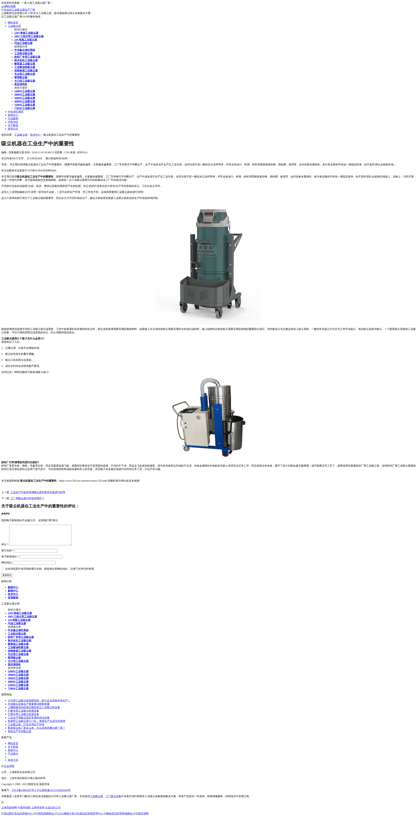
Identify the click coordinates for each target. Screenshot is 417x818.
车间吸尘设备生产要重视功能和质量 (29, 704)
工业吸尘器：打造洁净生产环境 (26, 724)
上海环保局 (37, 807)
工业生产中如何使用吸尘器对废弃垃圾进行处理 (37, 492)
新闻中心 (13, 115)
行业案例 (13, 118)
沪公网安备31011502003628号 (54, 790)
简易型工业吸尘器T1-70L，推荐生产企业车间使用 (36, 721)
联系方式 (13, 128)
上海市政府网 (9, 807)
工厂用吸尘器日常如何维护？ (27, 498)
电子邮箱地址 (10, 556)
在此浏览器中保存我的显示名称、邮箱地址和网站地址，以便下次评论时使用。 (50, 568)
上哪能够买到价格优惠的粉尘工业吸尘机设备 (34, 707)
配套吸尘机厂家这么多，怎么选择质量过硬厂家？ (36, 728)
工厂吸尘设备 (113, 796)
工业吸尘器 (14, 26)
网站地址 (6, 562)
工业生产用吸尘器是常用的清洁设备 (29, 717)
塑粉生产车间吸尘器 (19, 731)
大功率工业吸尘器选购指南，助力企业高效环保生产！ (39, 700)
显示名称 (7, 550)
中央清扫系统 (15, 111)
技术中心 (35, 134)
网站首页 (13, 22)
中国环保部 (24, 807)
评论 (4, 544)
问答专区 (13, 122)
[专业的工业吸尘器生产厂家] (18, 9)
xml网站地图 (8, 6)
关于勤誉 (13, 125)
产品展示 (13, 753)
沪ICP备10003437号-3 (24, 790)
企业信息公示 (53, 807)
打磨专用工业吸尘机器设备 (23, 710)
